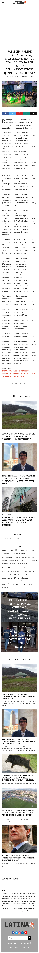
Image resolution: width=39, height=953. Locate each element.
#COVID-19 (10, 557)
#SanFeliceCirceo (6, 581)
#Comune (22, 554)
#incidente (12, 563)
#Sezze (33, 581)
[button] (34, 538)
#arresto (21, 550)
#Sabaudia (24, 578)
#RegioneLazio (7, 578)
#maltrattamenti (6, 571)
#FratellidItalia (21, 560)
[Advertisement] (19, 26)
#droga (24, 557)
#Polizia (26, 571)
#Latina (14, 383)
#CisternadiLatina (10, 554)
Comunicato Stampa (12, 76)
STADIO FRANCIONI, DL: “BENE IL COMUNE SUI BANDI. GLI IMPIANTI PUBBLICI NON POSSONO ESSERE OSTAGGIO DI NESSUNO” (18, 813)
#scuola (20, 581)
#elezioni (31, 557)
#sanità (14, 581)
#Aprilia (14, 550)
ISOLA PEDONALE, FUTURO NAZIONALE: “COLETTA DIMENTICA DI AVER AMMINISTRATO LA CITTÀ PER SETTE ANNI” (18, 742)
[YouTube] (25, 932)
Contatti (18, 947)
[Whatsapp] (26, 113)
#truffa (30, 584)
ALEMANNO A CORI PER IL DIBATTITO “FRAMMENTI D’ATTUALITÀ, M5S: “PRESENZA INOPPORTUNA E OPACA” (18, 858)
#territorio (23, 584)
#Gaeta (34, 560)
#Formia (12, 561)
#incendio (5, 563)
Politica (32, 76)
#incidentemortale (21, 563)
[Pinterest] (19, 113)
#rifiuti (16, 578)
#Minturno (13, 571)
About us (26, 947)
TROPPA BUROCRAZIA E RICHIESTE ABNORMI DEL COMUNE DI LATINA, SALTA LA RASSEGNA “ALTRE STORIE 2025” (18, 373)
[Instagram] (19, 932)
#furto (28, 560)
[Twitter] (12, 113)
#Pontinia (31, 571)
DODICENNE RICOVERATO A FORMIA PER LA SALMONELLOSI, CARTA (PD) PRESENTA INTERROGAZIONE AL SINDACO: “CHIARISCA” (18, 778)
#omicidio (20, 571)
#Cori (3, 557)
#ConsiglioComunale (31, 553)
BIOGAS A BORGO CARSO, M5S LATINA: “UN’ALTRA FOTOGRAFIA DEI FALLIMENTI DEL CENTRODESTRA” (19, 436)
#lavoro (15, 568)
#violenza (5, 587)
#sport (4, 584)
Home (12, 947)
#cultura (18, 557)
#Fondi (5, 560)
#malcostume (23, 383)
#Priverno (4, 574)
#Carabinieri (29, 550)
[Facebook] (5, 113)
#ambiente (5, 550)
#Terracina (12, 584)
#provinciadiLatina (17, 575)
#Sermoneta (26, 581)
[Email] (33, 113)
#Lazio (20, 568)
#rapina (29, 574)
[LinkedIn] (22, 932)
